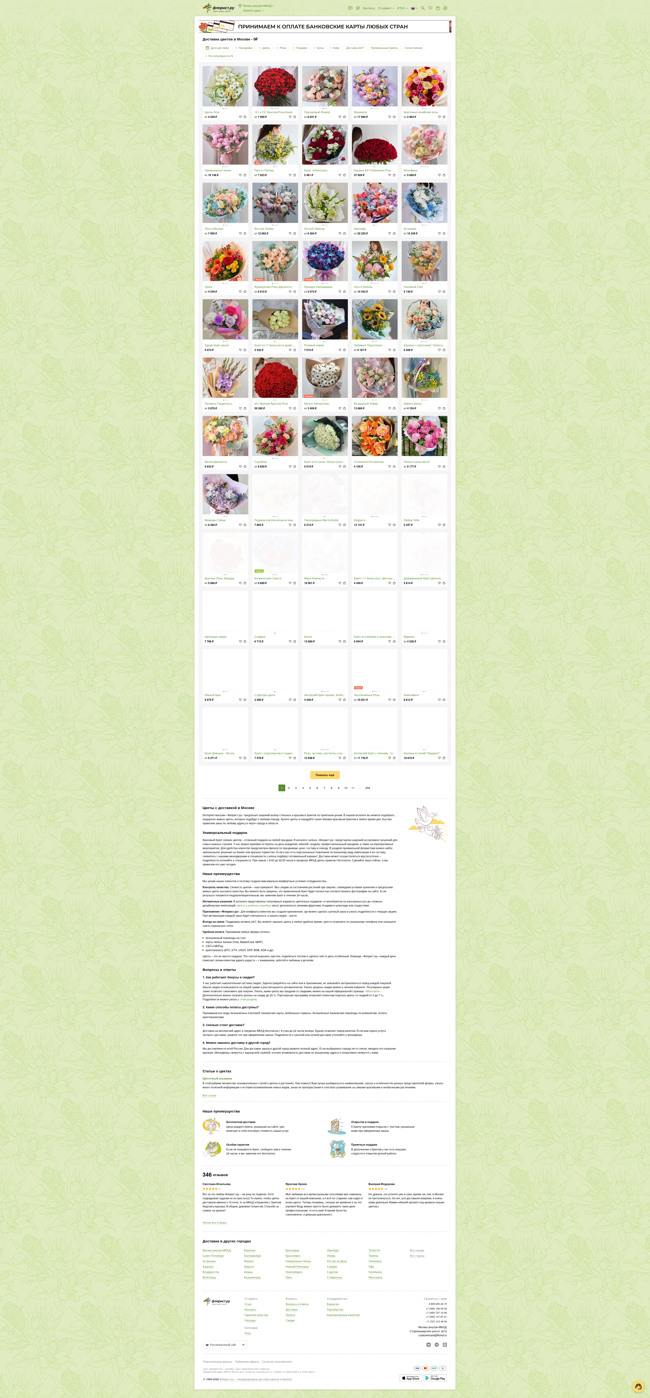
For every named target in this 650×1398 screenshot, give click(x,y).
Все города (417, 1250)
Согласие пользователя (277, 1361)
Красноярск (293, 1256)
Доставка (291, 1309)
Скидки (290, 1320)
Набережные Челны (298, 1261)
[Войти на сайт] (445, 8)
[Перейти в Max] (444, 1344)
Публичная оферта (247, 1361)
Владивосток (211, 1272)
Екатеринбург (252, 1256)
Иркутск (249, 1266)
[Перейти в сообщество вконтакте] (428, 1344)
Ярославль (375, 1277)
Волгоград (209, 1277)
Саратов (332, 1272)
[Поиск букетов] (423, 8)
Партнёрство (335, 1309)
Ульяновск (375, 1261)
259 (367, 788)
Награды (250, 1320)
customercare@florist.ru (432, 1335)
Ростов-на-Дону (337, 1261)
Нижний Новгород (297, 1266)
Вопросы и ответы (297, 1304)
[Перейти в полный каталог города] (218, 8)
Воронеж (249, 1250)
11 (352, 788)
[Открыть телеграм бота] (436, 1344)
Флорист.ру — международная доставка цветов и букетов (256, 1379)
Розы (248, 1333)
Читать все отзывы (214, 1222)
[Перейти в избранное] (430, 8)
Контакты (250, 1309)
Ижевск (249, 1261)
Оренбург (333, 1250)
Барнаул (208, 1266)
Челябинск (375, 1272)
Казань (248, 1272)
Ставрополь (334, 1277)
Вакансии (333, 1304)
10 (345, 788)
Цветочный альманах (217, 1078)
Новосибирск (294, 1272)
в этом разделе (247, 999)
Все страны (417, 1256)
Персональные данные (217, 1361)
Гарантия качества (256, 1315)
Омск (289, 1277)
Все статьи (209, 1095)
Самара (332, 1266)
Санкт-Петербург (213, 1256)
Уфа (371, 1266)
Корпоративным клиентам (343, 1315)
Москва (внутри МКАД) (217, 1250)
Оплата (290, 1315)
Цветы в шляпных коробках (254, 905)
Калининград (252, 1277)
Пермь (331, 1256)
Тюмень (373, 1256)
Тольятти (374, 1250)
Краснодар (292, 1250)
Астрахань (209, 1261)
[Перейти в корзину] (438, 8)
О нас (248, 1304)
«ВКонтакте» (373, 991)
